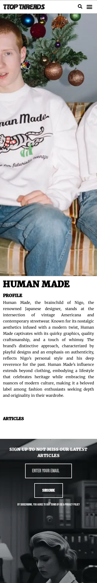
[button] (89, 7)
